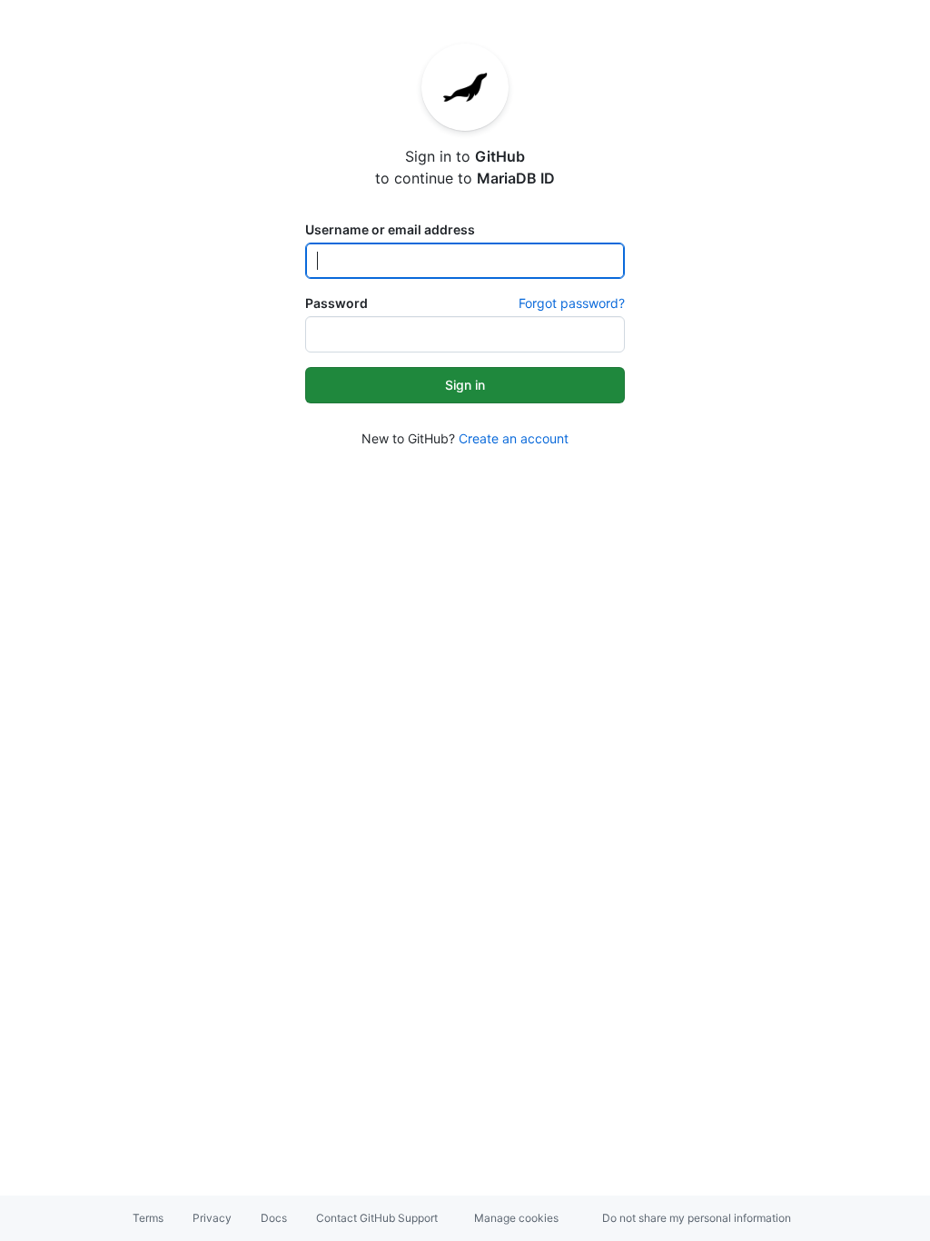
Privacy (212, 1218)
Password (336, 303)
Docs (274, 1218)
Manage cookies (516, 1218)
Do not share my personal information (696, 1218)
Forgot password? (572, 303)
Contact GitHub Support (377, 1218)
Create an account (514, 438)
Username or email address (390, 229)
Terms (148, 1218)
